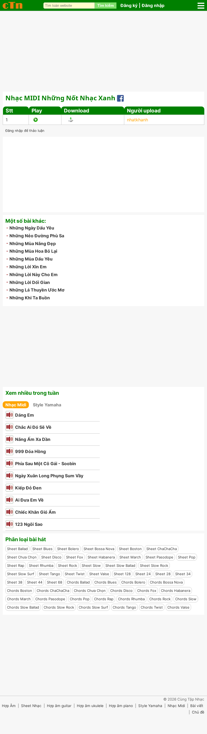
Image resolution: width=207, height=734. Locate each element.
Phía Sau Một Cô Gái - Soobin (45, 463)
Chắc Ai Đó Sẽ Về (33, 427)
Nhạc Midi (15, 404)
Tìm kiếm (105, 5)
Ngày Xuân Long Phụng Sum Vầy (49, 475)
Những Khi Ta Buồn (29, 297)
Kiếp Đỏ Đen (28, 488)
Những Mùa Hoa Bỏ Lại (33, 251)
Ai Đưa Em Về (29, 500)
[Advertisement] (103, 51)
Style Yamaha (47, 404)
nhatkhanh (137, 119)
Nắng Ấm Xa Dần (32, 439)
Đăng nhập (153, 5)
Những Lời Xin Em (28, 266)
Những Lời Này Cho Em (33, 274)
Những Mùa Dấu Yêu (31, 259)
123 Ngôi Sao (29, 524)
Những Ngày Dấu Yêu (31, 228)
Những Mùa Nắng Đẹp (32, 243)
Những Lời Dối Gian (29, 282)
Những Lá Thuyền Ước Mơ (36, 290)
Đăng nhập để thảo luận (24, 131)
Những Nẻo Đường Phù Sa (36, 235)
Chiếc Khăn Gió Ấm (35, 512)
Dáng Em (24, 415)
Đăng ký (128, 5)
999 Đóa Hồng (30, 451)
